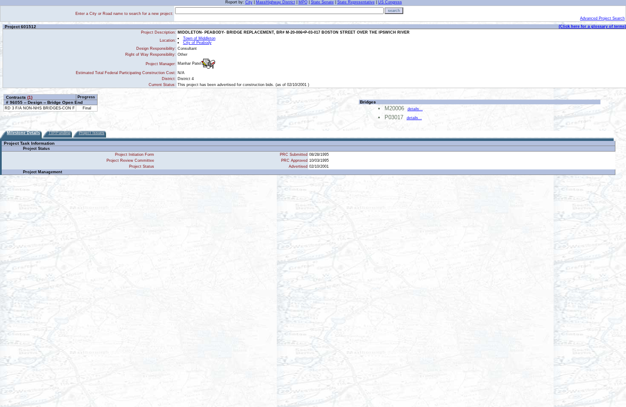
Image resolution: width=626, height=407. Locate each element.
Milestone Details (23, 133)
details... (415, 109)
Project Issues (91, 133)
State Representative (356, 2)
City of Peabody (197, 42)
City (249, 2)
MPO (303, 2)
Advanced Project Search (602, 18)
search (394, 11)
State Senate (322, 2)
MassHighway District (275, 2)
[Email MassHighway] (208, 63)
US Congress (390, 2)
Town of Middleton (199, 38)
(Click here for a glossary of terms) (592, 26)
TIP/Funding (59, 133)
